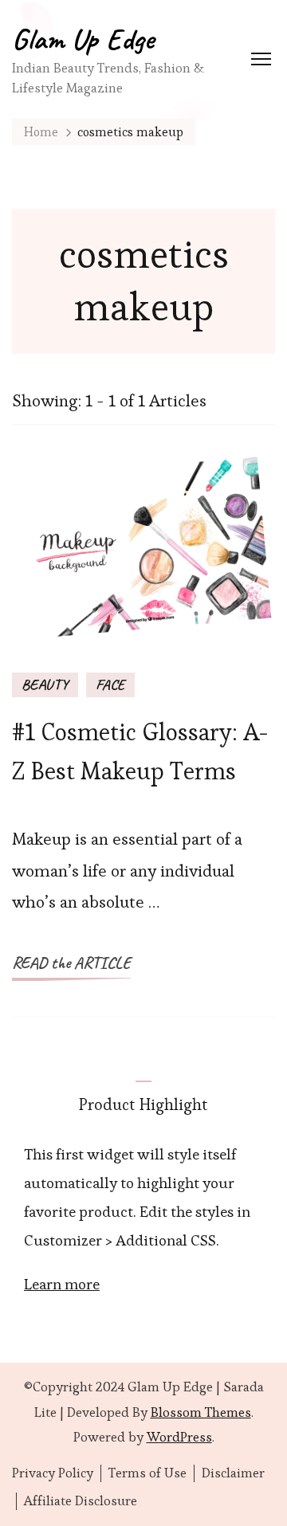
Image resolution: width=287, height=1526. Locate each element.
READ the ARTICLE (71, 962)
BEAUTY (45, 684)
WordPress (179, 1437)
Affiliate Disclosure (80, 1501)
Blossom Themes (201, 1412)
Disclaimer (233, 1473)
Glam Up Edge (83, 38)
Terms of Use (147, 1473)
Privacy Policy (52, 1473)
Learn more (62, 1284)
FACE (110, 684)
